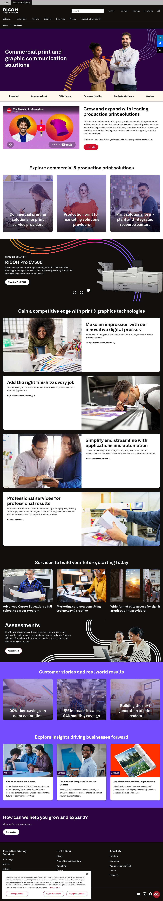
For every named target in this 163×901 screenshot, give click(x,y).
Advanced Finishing (93, 96)
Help (156, 894)
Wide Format (65, 96)
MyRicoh (149, 11)
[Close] (87, 874)
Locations (124, 11)
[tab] (74, 292)
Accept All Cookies (76, 894)
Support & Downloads (90, 18)
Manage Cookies (17, 894)
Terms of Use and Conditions (69, 861)
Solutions (7, 18)
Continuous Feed (39, 96)
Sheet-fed (14, 96)
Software (7, 869)
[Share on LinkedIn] (160, 38)
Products (35, 18)
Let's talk (91, 147)
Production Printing (21, 2)
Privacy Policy (54, 887)
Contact (111, 11)
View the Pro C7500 (17, 282)
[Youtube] (138, 893)
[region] (46, 885)
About (73, 18)
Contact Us (114, 875)
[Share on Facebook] (160, 44)
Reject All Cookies (53, 894)
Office (6, 2)
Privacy (59, 856)
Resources (60, 18)
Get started (13, 651)
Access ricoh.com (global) (120, 866)
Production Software (124, 96)
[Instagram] (144, 893)
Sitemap (60, 871)
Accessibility (61, 866)
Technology (21, 18)
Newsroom (114, 861)
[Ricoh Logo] (10, 10)
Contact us (11, 832)
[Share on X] (160, 50)
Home (5, 26)
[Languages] (157, 10)
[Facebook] (150, 893)
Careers (137, 11)
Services (47, 18)
